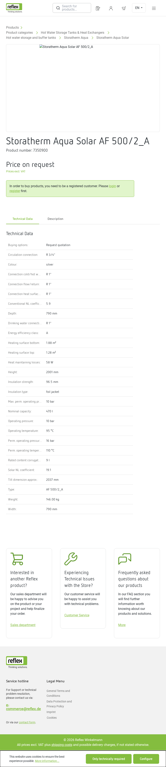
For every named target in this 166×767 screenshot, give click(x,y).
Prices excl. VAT (16, 171)
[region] (83, 88)
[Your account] (111, 8)
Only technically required (109, 759)
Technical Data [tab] (23, 219)
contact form (27, 722)
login (112, 186)
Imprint (51, 712)
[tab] (55, 219)
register (15, 191)
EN (137, 8)
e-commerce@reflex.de (22, 707)
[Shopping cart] (124, 8)
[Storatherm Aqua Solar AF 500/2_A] (83, 88)
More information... (47, 761)
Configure (146, 759)
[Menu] (154, 8)
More (122, 625)
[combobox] (72, 8)
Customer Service (76, 615)
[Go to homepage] (14, 8)
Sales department (22, 625)
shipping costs (61, 745)
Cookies (52, 717)
